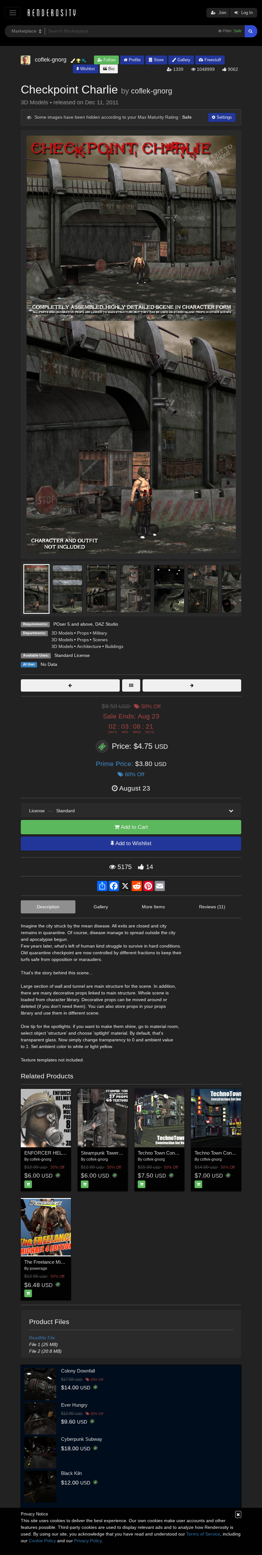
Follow (108, 59)
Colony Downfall (78, 1370)
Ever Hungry (74, 1405)
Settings (223, 117)
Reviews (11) (212, 906)
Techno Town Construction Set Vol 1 (175, 1153)
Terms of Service (203, 1533)
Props (83, 633)
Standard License (72, 655)
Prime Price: (115, 763)
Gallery (183, 59)
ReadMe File (42, 1337)
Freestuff (212, 59)
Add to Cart (133, 827)
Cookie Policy (42, 1540)
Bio (110, 68)
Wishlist (87, 68)
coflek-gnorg (151, 91)
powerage (38, 1268)
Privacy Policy (88, 1540)
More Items (153, 906)
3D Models (62, 633)
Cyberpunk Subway (81, 1439)
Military (100, 633)
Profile (134, 59)
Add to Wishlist (132, 843)
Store (158, 59)
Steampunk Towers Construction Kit (118, 1153)
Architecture (89, 646)
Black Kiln (71, 1473)
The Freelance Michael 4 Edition (57, 1262)
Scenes (100, 639)
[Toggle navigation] (12, 12)
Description (48, 906)
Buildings (114, 646)
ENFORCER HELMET (48, 1153)
